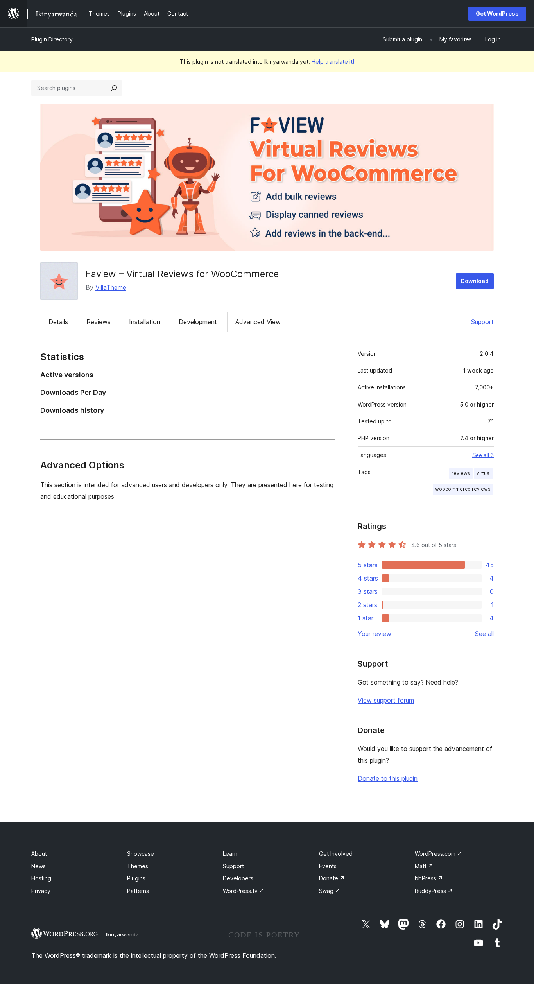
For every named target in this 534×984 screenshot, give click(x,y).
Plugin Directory (52, 39)
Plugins (136, 878)
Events (328, 866)
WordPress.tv (243, 890)
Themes (137, 866)
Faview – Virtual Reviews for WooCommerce (182, 274)
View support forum (386, 700)
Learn (230, 853)
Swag (329, 890)
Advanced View (258, 322)
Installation (144, 322)
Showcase (140, 853)
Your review (374, 634)
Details (58, 322)
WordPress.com (438, 853)
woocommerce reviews (463, 489)
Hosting (41, 878)
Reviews (98, 322)
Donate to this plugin (388, 778)
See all (484, 634)
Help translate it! (333, 61)
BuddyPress (434, 890)
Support (482, 322)
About (39, 853)
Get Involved (336, 853)
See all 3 (483, 455)
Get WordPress (497, 13)
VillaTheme (110, 287)
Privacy (40, 890)
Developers (238, 878)
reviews (461, 473)
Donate (332, 878)
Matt (424, 866)
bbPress (429, 878)
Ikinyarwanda (122, 934)
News (38, 866)
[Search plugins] (114, 88)
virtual (484, 473)
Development (198, 322)
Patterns (138, 890)
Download (475, 281)
